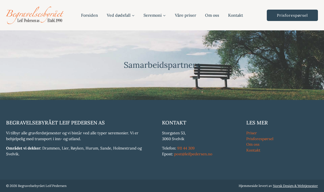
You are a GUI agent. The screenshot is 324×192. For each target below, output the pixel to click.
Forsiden (89, 15)
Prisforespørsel (292, 15)
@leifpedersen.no (197, 154)
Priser (251, 133)
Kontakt (235, 15)
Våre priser (185, 15)
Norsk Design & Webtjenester (295, 186)
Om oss (212, 15)
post (178, 154)
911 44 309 (186, 148)
